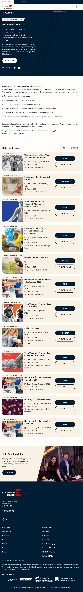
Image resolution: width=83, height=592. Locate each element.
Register (9, 60)
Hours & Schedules (48, 540)
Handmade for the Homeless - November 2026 (37, 422)
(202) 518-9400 (7, 506)
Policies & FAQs (47, 556)
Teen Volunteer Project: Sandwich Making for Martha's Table (35, 204)
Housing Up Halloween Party (37, 399)
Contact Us (8, 511)
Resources (5, 548)
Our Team (5, 536)
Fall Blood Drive (31, 328)
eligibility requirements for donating (45, 124)
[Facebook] (7, 519)
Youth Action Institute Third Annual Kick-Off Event (37, 156)
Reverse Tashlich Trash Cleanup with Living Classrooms (35, 231)
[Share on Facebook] (19, 68)
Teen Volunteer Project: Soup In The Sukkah (37, 305)
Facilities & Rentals (48, 548)
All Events (10, 13)
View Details (65, 164)
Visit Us (4, 544)
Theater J (24, 2)
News (4, 540)
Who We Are (6, 531)
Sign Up (9, 472)
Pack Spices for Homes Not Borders (37, 178)
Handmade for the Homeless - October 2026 (37, 378)
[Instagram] (3, 519)
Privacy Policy (55, 587)
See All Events (70, 148)
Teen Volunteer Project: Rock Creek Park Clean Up (37, 354)
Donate (4, 552)
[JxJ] (12, 579)
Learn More (8, 574)
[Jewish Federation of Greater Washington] (44, 579)
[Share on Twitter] (14, 68)
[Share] (10, 68)
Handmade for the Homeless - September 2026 (37, 280)
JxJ (16, 2)
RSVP (65, 158)
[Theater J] (26, 579)
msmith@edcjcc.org (16, 133)
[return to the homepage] (11, 492)
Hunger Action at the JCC (36, 257)
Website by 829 (66, 587)
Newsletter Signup (48, 544)
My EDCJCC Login (48, 552)
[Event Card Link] (12, 161)
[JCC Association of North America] (64, 579)
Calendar (45, 536)
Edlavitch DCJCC (7, 2)
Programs (45, 531)
